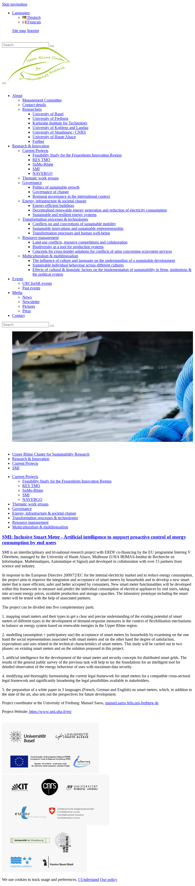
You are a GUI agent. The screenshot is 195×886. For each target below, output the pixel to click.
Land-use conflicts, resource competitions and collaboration (79, 242)
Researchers (32, 109)
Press (26, 311)
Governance (32, 182)
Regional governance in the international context (71, 196)
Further (38, 141)
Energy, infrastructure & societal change (54, 201)
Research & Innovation (30, 146)
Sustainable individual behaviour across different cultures (78, 265)
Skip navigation (14, 4)
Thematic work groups (40, 178)
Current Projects (35, 150)
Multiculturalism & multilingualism (50, 256)
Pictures (28, 306)
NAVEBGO (42, 173)
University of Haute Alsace (54, 137)
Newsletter (31, 302)
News (27, 297)
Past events (31, 288)
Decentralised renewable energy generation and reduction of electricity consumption (99, 210)
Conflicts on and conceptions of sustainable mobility (74, 224)
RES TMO (41, 160)
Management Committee (42, 100)
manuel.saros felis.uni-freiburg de (131, 703)
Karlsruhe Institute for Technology (60, 123)
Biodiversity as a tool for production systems (68, 247)
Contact (18, 315)
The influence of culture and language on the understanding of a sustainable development (103, 260)
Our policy (108, 879)
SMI (36, 169)
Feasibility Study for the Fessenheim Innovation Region (77, 155)
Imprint (33, 31)
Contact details (34, 105)
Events (17, 279)
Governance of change (50, 192)
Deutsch (33, 17)
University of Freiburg (50, 118)
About (17, 95)
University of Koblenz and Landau (60, 127)
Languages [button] (21, 13)
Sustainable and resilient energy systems (64, 215)
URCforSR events (37, 283)
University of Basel (47, 114)
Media (17, 292)
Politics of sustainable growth (55, 187)
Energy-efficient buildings (53, 205)
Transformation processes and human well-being (71, 233)
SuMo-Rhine (42, 164)
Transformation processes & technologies (55, 219)
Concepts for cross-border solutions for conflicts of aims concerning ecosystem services (102, 251)
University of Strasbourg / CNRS (59, 132)
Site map (19, 31)
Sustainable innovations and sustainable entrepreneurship (77, 228)
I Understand (88, 879)
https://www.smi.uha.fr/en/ (50, 711)
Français (33, 22)
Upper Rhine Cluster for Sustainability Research (50, 454)
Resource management (40, 237)
